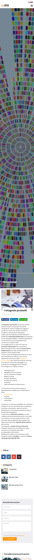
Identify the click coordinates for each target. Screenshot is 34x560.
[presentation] (1, 148)
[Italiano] (29, 2)
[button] (17, 273)
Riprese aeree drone (16, 485)
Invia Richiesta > (10, 539)
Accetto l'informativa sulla (14, 535)
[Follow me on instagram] (8, 457)
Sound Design (10, 282)
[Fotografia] (4, 471)
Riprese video (13, 477)
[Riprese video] (4, 479)
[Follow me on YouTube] (19, 457)
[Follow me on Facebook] (3, 457)
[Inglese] (32, 2)
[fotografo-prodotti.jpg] (17, 300)
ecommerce (8, 394)
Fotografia (12, 469)
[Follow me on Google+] (14, 457)
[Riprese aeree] (4, 487)
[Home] (5, 5)
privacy (22, 535)
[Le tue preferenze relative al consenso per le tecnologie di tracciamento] (2, 557)
